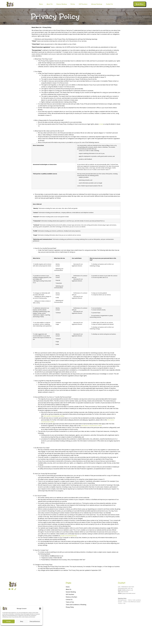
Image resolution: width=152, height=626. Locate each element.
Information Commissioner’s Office (53, 416)
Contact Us (109, 4)
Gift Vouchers (83, 4)
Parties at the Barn (71, 597)
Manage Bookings (96, 4)
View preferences (35, 621)
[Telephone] (15, 589)
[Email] (9, 589)
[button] (40, 608)
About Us (49, 4)
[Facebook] (12, 589)
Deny (21, 621)
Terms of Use (70, 602)
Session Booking (61, 4)
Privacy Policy (70, 607)
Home (41, 4)
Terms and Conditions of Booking (76, 604)
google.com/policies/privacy (68, 536)
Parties (73, 4)
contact (101, 124)
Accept (8, 621)
